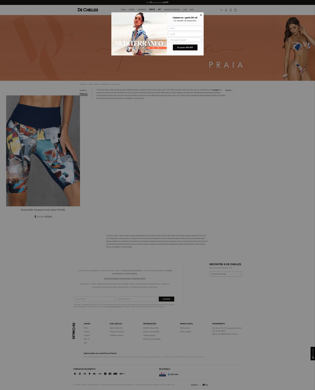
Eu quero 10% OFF (185, 47)
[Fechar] (201, 15)
